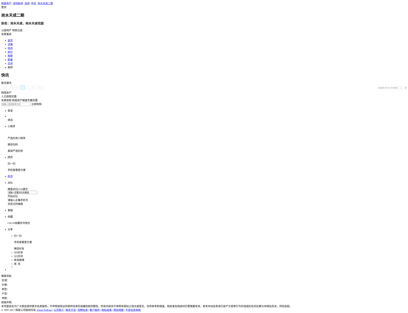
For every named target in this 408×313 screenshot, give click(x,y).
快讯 (10, 48)
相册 (10, 56)
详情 (10, 44)
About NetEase (44, 310)
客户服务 (95, 310)
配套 (10, 59)
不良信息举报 (133, 310)
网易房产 (6, 3)
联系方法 (71, 310)
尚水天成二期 (45, 3)
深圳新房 (18, 3)
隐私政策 (107, 310)
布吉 (33, 3)
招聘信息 (83, 310)
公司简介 (59, 310)
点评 (10, 63)
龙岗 (27, 3)
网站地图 (118, 310)
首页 (10, 40)
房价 (10, 52)
